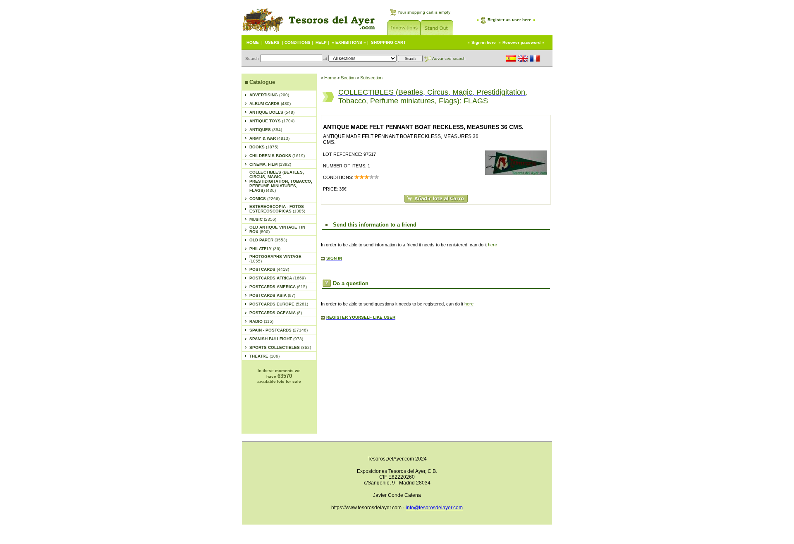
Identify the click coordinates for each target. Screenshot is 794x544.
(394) (265, 129)
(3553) (268, 240)
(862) (280, 347)
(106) (264, 356)
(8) (275, 312)
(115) (261, 321)
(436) (280, 181)
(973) (276, 338)
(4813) (269, 138)
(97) (272, 295)
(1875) (263, 147)
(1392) (270, 164)
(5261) (278, 304)
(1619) (277, 155)
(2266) (264, 198)
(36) (264, 248)
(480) (270, 103)
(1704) (271, 121)
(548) (271, 112)
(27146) (278, 330)
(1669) (277, 278)
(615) (278, 286)
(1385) (277, 208)
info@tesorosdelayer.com (434, 508)
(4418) (269, 269)
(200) (269, 95)
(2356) (262, 219)
